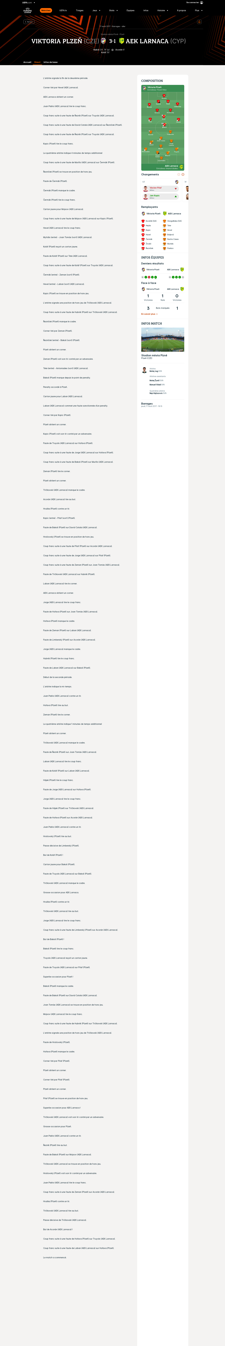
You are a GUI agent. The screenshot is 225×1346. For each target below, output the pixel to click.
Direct (37, 62)
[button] (96, 10)
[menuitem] (47, 10)
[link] (46, 10)
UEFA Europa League (27, 10)
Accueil (27, 62)
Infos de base (51, 62)
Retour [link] (30, 22)
